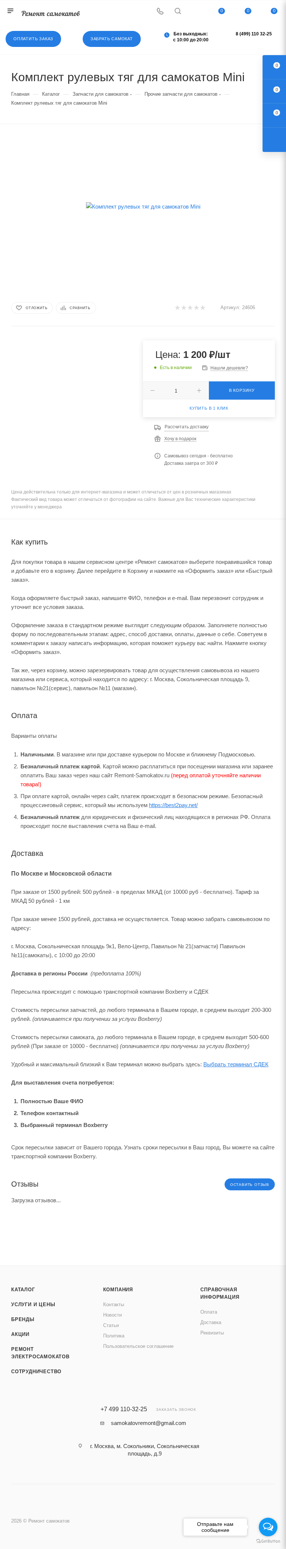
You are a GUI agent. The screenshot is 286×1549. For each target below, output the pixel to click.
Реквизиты (212, 1333)
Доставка (210, 1322)
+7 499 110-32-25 (124, 1409)
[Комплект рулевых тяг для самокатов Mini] (143, 206)
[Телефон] (160, 11)
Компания (118, 1289)
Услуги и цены (33, 1304)
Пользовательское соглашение (138, 1346)
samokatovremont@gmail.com (148, 1423)
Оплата (208, 1312)
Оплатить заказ (33, 38)
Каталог (23, 1289)
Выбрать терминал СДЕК (235, 1064)
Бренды (23, 1319)
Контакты (113, 1304)
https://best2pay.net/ (173, 805)
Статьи (111, 1325)
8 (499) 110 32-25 (254, 33)
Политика (113, 1336)
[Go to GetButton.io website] (268, 1541)
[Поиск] (178, 11)
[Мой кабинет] (195, 12)
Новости (112, 1315)
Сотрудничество (36, 1371)
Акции (20, 1334)
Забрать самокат (111, 38)
